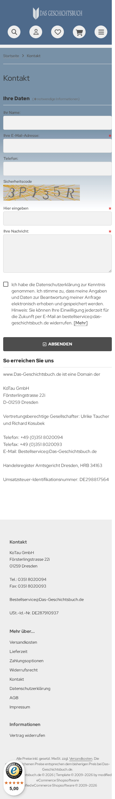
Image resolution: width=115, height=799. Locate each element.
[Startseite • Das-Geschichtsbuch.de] (57, 19)
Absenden (57, 344)
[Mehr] (81, 323)
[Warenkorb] (79, 32)
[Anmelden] (35, 32)
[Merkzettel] (57, 32)
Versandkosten (80, 758)
